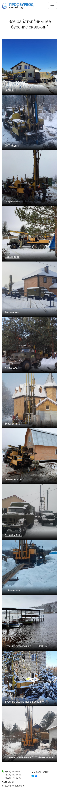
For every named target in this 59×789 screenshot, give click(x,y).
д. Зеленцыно (13, 590)
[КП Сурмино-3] (29, 511)
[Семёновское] (29, 455)
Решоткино (12, 312)
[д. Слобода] (29, 344)
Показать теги (11, 35)
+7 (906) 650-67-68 (11, 774)
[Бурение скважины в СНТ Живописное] (29, 734)
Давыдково (12, 256)
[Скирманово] (29, 177)
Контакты (8, 781)
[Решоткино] (29, 289)
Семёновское (13, 479)
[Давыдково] (29, 233)
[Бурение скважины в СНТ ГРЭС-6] (29, 622)
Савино (9, 90)
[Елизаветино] (29, 400)
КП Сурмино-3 (13, 534)
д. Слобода (11, 368)
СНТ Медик (12, 145)
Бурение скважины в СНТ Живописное (29, 757)
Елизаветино (12, 423)
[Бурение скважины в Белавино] (29, 678)
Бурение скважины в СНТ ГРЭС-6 (26, 646)
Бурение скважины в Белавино (24, 701)
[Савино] (29, 66)
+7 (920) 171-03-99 (11, 778)
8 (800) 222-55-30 (12, 771)
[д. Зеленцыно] (29, 567)
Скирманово (12, 201)
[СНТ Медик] (29, 122)
